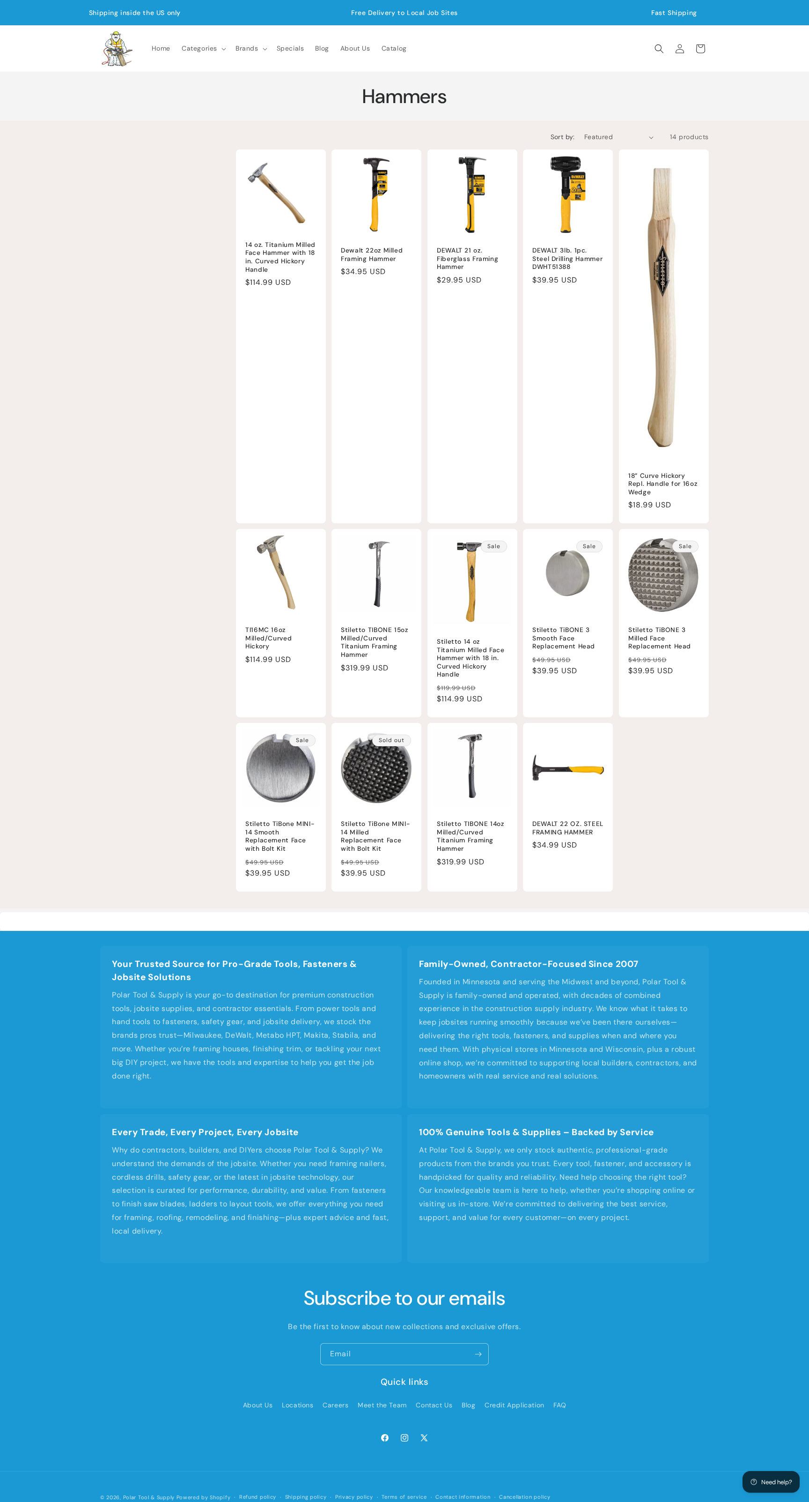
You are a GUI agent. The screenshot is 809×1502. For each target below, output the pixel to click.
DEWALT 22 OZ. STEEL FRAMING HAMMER (567, 828)
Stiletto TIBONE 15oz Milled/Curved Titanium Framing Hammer (374, 642)
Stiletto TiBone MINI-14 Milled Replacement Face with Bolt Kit (375, 836)
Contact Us (434, 1405)
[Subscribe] (478, 1354)
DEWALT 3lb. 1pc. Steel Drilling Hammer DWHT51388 (567, 258)
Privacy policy (354, 1497)
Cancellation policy (524, 1497)
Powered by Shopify (204, 1497)
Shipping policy (306, 1497)
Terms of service (404, 1497)
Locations (297, 1405)
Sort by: (563, 137)
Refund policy (257, 1497)
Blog (468, 1405)
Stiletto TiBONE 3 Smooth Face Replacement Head (563, 638)
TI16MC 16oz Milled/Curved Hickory (268, 638)
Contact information (462, 1497)
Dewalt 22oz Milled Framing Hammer (372, 254)
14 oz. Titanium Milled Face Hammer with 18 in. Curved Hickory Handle (280, 257)
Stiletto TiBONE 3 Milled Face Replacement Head (659, 638)
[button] (203, 48)
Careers (335, 1405)
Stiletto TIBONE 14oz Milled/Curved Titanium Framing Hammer (470, 836)
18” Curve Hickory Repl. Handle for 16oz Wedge (662, 484)
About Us (258, 1405)
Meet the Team (382, 1405)
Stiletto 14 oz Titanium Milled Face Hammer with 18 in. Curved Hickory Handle (471, 658)
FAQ (559, 1405)
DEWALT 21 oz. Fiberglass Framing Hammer (467, 258)
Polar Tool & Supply (149, 1497)
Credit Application (514, 1405)
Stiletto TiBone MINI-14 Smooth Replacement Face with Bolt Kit (280, 836)
